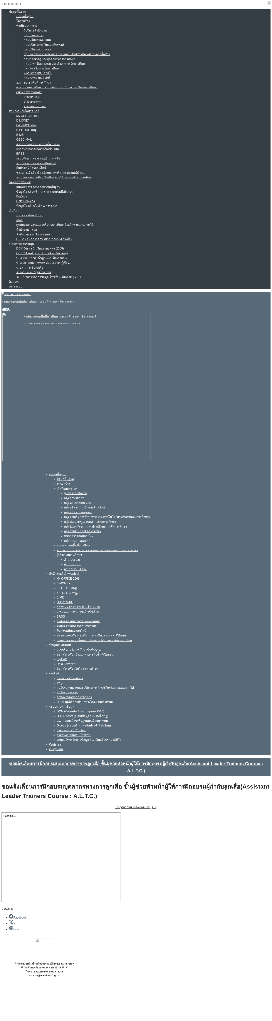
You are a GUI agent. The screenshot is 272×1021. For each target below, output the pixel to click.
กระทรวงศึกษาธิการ (29, 215)
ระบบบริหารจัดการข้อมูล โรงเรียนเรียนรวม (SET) (48, 277)
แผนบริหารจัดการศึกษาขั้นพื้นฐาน (38, 187)
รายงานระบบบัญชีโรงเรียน (33, 272)
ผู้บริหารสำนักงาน (35, 30)
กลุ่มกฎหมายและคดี (37, 77)
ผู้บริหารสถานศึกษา (29, 92)
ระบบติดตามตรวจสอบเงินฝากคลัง (38, 158)
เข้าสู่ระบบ (15, 286)
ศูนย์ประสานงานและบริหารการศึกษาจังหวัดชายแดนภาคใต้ (54, 224)
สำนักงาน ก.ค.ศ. (27, 229)
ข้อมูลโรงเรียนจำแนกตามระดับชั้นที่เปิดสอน (44, 191)
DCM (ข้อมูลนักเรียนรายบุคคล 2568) (40, 248)
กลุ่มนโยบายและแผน (37, 39)
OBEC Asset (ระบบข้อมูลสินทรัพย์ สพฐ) (42, 253)
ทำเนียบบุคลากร (26, 25)
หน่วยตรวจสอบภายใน (38, 73)
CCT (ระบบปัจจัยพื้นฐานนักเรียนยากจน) (42, 258)
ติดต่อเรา (15, 281)
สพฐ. (19, 220)
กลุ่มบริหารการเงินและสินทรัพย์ (44, 44)
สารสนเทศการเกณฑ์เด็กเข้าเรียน (37, 149)
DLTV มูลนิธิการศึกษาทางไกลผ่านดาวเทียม (44, 239)
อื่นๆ (154, 807)
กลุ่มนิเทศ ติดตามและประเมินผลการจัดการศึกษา (55, 63)
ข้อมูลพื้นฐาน (17, 11)
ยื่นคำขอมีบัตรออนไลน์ (31, 167)
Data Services (25, 201)
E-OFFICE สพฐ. (26, 125)
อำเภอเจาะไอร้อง (35, 106)
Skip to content (11, 3)
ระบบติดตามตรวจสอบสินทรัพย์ (36, 163)
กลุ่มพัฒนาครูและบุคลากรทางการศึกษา (49, 59)
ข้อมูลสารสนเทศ (20, 182)
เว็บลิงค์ (14, 210)
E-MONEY (23, 120)
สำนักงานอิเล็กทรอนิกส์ (24, 111)
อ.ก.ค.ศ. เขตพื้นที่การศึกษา (33, 82)
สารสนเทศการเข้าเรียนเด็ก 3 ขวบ (38, 144)
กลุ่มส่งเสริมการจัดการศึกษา (42, 68)
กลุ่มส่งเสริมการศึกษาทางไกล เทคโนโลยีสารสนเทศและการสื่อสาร (67, 54)
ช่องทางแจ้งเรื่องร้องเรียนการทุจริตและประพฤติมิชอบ (50, 172)
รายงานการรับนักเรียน (30, 267)
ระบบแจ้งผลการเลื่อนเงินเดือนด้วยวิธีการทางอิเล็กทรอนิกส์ (54, 177)
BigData (21, 196)
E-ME (20, 134)
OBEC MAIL (24, 139)
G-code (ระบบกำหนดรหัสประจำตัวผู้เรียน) (43, 262)
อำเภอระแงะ (32, 96)
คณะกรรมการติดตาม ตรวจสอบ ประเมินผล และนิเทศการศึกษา (57, 87)
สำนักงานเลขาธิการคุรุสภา (34, 234)
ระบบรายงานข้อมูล (21, 243)
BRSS (20, 153)
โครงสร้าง (23, 21)
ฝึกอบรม (144, 807)
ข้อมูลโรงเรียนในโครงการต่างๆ (36, 205)
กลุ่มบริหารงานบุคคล (37, 49)
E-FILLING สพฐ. (26, 130)
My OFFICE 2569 (27, 115)
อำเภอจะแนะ (32, 101)
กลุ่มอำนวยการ (33, 35)
